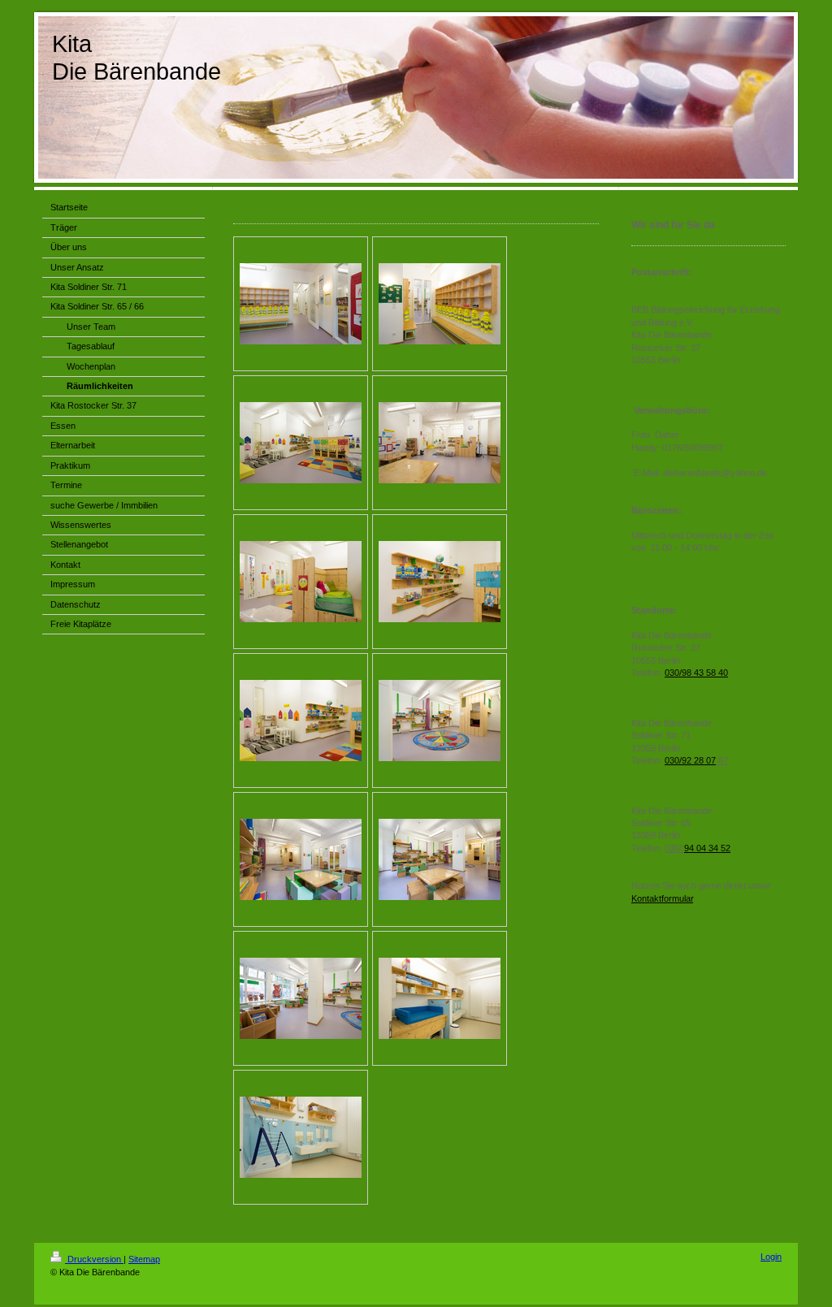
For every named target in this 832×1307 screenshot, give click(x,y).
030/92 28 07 (690, 760)
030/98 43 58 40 (696, 672)
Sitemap (144, 1259)
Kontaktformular (662, 898)
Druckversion (94, 1259)
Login (771, 1257)
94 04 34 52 (707, 848)
